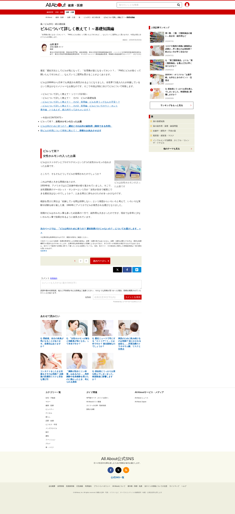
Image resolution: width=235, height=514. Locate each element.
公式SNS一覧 (117, 477)
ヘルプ (183, 486)
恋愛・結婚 (50, 421)
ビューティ (50, 409)
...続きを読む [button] (137, 54)
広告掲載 (79, 486)
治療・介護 (70, 12)
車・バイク (50, 447)
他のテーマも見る (171, 148)
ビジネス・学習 (51, 424)
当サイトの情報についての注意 (155, 486)
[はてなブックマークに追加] (136, 269)
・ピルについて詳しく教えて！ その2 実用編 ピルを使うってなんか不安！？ (80, 102)
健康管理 (50, 12)
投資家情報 (70, 486)
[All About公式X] (118, 470)
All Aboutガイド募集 (93, 402)
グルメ (48, 443)
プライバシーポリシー (102, 486)
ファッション (50, 440)
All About (49, 17)
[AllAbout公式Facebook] (111, 470)
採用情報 (60, 486)
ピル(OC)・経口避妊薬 (92, 17)
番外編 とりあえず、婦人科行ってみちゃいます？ (65, 110)
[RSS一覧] (126, 470)
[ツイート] (117, 269)
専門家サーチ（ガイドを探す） (97, 398)
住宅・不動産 (50, 398)
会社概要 (52, 486)
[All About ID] (187, 5)
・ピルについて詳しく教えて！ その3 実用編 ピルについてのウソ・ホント (79, 106)
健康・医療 (75, 5)
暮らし (48, 417)
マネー (48, 402)
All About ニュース (141, 398)
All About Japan (140, 402)
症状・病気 (59, 12)
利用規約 (88, 486)
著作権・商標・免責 (135, 486)
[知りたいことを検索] (178, 5)
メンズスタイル (51, 428)
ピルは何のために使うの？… (76, 126)
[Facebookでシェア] (127, 269)
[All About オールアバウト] (56, 5)
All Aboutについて (118, 486)
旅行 (47, 432)
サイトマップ (174, 486)
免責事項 (43, 251)
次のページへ (99, 261)
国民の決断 (90, 409)
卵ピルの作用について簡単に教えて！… (70, 130)
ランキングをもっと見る (171, 105)
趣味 (47, 436)
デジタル (49, 413)
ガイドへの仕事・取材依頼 (96, 405)
